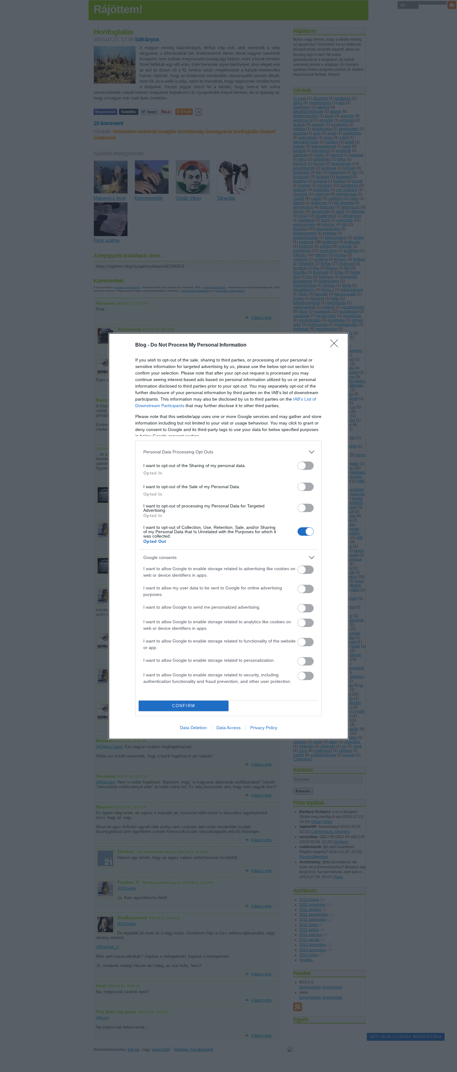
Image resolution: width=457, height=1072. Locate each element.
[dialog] (228, 536)
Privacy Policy (263, 727)
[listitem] (228, 452)
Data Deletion (193, 727)
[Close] (336, 345)
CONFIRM (183, 705)
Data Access (228, 727)
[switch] (306, 465)
